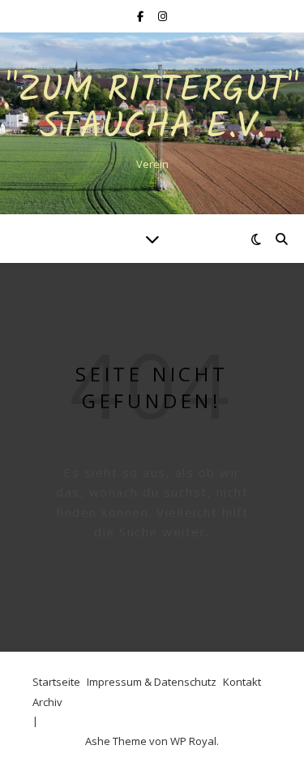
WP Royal (193, 741)
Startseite (56, 681)
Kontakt (242, 681)
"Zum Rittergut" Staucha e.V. (152, 109)
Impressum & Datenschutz (151, 681)
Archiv (47, 702)
